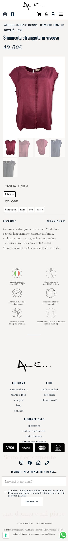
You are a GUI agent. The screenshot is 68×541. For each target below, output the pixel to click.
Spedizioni (34, 425)
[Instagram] (21, 462)
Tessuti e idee (18, 394)
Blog (18, 405)
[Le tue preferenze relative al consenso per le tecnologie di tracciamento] (6, 535)
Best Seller (49, 394)
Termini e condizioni (34, 441)
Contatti (18, 410)
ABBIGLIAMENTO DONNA (21, 25)
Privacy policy (50, 530)
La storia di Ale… (19, 389)
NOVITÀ (9, 30)
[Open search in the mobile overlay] (53, 13)
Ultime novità (49, 400)
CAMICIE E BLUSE (52, 25)
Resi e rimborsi (34, 436)
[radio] (9, 194)
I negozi (18, 400)
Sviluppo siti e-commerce (30, 534)
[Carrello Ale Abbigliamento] (38, 13)
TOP (20, 30)
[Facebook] (29, 462)
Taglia (10, 186)
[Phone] (47, 462)
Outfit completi (49, 389)
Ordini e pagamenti (34, 431)
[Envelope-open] (38, 462)
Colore (11, 201)
